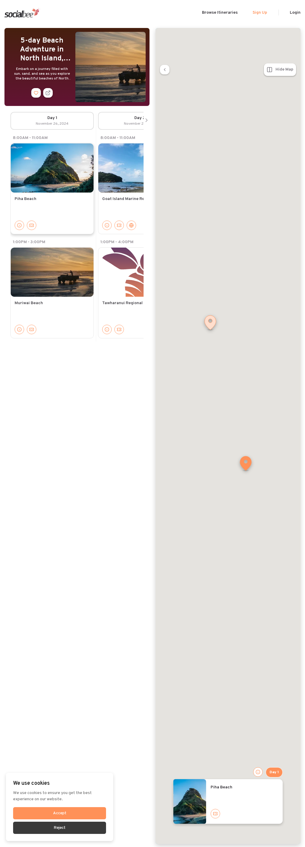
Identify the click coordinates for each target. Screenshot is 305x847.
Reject (60, 827)
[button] (245, 464)
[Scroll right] (147, 121)
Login (295, 12)
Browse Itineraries (220, 12)
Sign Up (260, 12)
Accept (59, 813)
